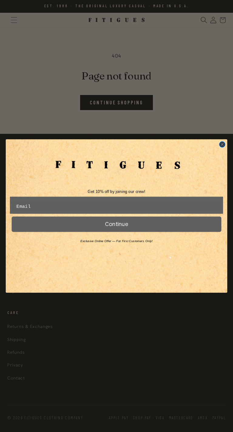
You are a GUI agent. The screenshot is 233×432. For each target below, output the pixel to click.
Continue (116, 224)
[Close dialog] (222, 144)
